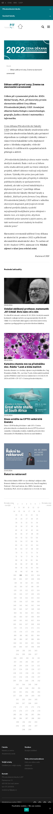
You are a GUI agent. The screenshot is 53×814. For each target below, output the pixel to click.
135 (15, 602)
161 (21, 620)
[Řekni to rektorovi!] (26, 456)
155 (15, 617)
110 (16, 583)
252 (14, 692)
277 (26, 711)
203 (36, 651)
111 (21, 583)
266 (17, 703)
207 (36, 654)
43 (32, 530)
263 (23, 699)
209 (21, 658)
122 (26, 590)
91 (21, 568)
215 (27, 662)
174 (38, 628)
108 (32, 579)
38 (32, 526)
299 (29, 730)
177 (27, 632)
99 (37, 572)
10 (24, 508)
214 (21, 662)
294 (17, 726)
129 (38, 594)
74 (37, 553)
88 (32, 564)
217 (38, 662)
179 (38, 632)
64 (37, 545)
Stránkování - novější (8, 504)
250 (33, 688)
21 (21, 515)
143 (32, 605)
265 (36, 699)
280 (14, 715)
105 (14, 579)
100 (15, 575)
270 (14, 707)
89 (37, 564)
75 (16, 557)
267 (23, 703)
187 (27, 639)
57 (26, 541)
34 (37, 523)
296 (29, 726)
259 (26, 696)
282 (26, 715)
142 (26, 605)
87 (26, 564)
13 (38, 508)
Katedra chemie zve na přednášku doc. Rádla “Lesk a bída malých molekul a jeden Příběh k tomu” (24, 366)
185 (15, 639)
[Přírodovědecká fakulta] (9, 26)
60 (16, 545)
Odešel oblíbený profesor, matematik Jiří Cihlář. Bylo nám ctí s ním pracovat (26, 311)
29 (37, 519)
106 (20, 579)
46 (21, 534)
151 (21, 613)
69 (37, 549)
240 (26, 681)
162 (26, 620)
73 (32, 553)
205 (23, 654)
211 (33, 658)
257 (14, 696)
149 (38, 609)
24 (37, 515)
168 (32, 624)
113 (32, 583)
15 (19, 511)
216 (32, 662)
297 (36, 726)
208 (15, 658)
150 (15, 613)
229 (20, 673)
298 (23, 730)
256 (38, 692)
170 (15, 628)
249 (26, 688)
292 (29, 722)
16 (24, 511)
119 (38, 587)
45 (16, 534)
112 (27, 583)
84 (37, 560)
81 (21, 560)
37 (26, 526)
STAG (10, 3)
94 (37, 568)
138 (32, 602)
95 (16, 572)
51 (21, 538)
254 (26, 692)
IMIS (15, 3)
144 (38, 605)
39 (37, 526)
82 (26, 560)
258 (20, 696)
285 (14, 718)
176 (21, 632)
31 (21, 523)
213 (15, 662)
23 (32, 515)
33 (32, 523)
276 (20, 711)
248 (20, 688)
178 (32, 632)
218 (15, 666)
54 (37, 538)
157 (27, 617)
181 (21, 635)
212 (38, 658)
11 (28, 508)
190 (15, 643)
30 (16, 523)
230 (27, 673)
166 (20, 624)
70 (16, 553)
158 (32, 617)
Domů (9, 66)
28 (32, 519)
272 (26, 707)
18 (34, 511)
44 (37, 530)
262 (17, 699)
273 (32, 707)
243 (17, 684)
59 (37, 541)
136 (21, 602)
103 (32, 575)
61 (21, 545)
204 (17, 654)
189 (38, 639)
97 (27, 572)
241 (33, 681)
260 (32, 696)
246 (36, 684)
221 (32, 666)
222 (38, 666)
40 (16, 530)
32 (26, 523)
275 (14, 711)
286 (20, 718)
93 (32, 568)
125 (15, 594)
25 (16, 519)
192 (26, 643)
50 (16, 538)
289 (38, 718)
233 (14, 677)
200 (17, 651)
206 (29, 654)
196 (20, 647)
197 (26, 647)
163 (32, 620)
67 (27, 549)
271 (20, 707)
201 (23, 651)
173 (32, 628)
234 (20, 677)
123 (32, 590)
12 (33, 508)
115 (15, 587)
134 (38, 598)
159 (38, 617)
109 (38, 579)
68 (32, 549)
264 (29, 699)
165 (14, 624)
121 (21, 590)
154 (38, 613)
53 (32, 538)
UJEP (21, 3)
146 (20, 609)
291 (23, 722)
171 (21, 628)
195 (14, 647)
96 (21, 572)
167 (26, 624)
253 (20, 692)
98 (32, 572)
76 (21, 557)
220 (26, 666)
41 (21, 530)
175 (15, 632)
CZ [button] (3, 3)
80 (16, 560)
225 (26, 669)
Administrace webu (9, 802)
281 (20, 715)
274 (38, 707)
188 (32, 639)
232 (38, 673)
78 (32, 557)
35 (16, 526)
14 (14, 511)
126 (21, 594)
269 (36, 703)
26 (21, 519)
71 (21, 553)
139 (38, 602)
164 (38, 620)
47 (27, 534)
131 (21, 598)
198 (32, 647)
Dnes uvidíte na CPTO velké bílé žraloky (23, 420)
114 (38, 583)
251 (39, 688)
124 (38, 590)
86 (21, 564)
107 (26, 579)
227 (39, 669)
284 (38, 715)
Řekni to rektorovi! (15, 474)
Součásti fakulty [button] (8, 16)
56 (21, 541)
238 (14, 681)
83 (32, 560)
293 (36, 722)
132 (26, 598)
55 (16, 541)
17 (29, 511)
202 (29, 651)
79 (37, 557)
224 (20, 669)
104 (38, 575)
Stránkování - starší (46, 504)
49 (37, 534)
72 (26, 553)
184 (38, 635)
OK (26, 810)
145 (14, 609)
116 (21, 587)
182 (26, 635)
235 (26, 677)
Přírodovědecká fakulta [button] (11, 9)
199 (38, 647)
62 (26, 545)
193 (32, 643)
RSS (19, 802)
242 (38, 681)
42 (26, 530)
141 (21, 605)
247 (14, 688)
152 (26, 613)
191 (21, 643)
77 (26, 557)
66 (21, 549)
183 (32, 635)
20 (16, 515)
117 (27, 587)
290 (17, 722)
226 (32, 669)
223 (14, 669)
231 (33, 673)
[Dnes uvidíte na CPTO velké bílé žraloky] (26, 401)
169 (38, 624)
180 (15, 635)
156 (21, 617)
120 (15, 590)
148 (32, 609)
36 (21, 526)
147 (26, 609)
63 (32, 545)
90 (16, 568)
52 (26, 538)
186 (21, 639)
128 (32, 594)
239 (20, 681)
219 (20, 666)
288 (32, 718)
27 (26, 519)
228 (14, 673)
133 (32, 598)
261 (39, 696)
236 (32, 677)
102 (26, 575)
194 (38, 643)
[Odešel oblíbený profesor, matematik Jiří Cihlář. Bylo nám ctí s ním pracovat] (26, 291)
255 (32, 692)
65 (16, 549)
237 (39, 677)
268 (29, 703)
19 (39, 511)
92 (26, 568)
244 (23, 684)
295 (23, 726)
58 (32, 541)
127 (27, 594)
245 (29, 684)
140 (15, 605)
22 (26, 515)
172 (26, 628)
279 (38, 711)
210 (27, 658)
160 (15, 620)
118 (32, 587)
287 (26, 718)
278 (32, 711)
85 (16, 564)
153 (32, 613)
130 (15, 598)
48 (32, 534)
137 (27, 602)
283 (32, 715)
